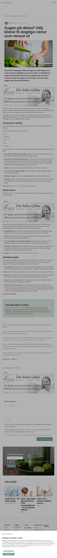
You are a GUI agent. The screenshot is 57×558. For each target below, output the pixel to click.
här (26, 546)
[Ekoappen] (7, 534)
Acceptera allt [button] (8, 554)
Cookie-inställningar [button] (8, 551)
